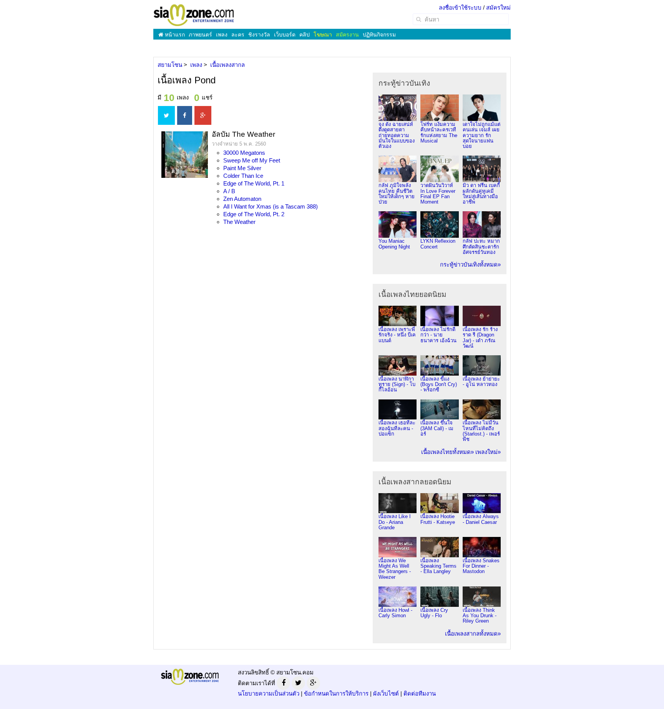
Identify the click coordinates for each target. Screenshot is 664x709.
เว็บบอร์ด (284, 34)
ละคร (237, 34)
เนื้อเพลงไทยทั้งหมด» (447, 452)
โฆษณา (323, 34)
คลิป (304, 34)
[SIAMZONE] (193, 15)
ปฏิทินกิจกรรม (379, 34)
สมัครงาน (347, 34)
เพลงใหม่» (488, 452)
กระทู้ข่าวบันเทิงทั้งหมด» (470, 264)
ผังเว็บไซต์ (386, 693)
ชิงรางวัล (259, 34)
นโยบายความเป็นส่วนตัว (268, 693)
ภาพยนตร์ (200, 34)
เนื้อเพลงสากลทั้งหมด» (473, 633)
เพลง (221, 34)
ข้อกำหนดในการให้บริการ (336, 693)
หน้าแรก (174, 34)
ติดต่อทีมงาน (419, 693)
